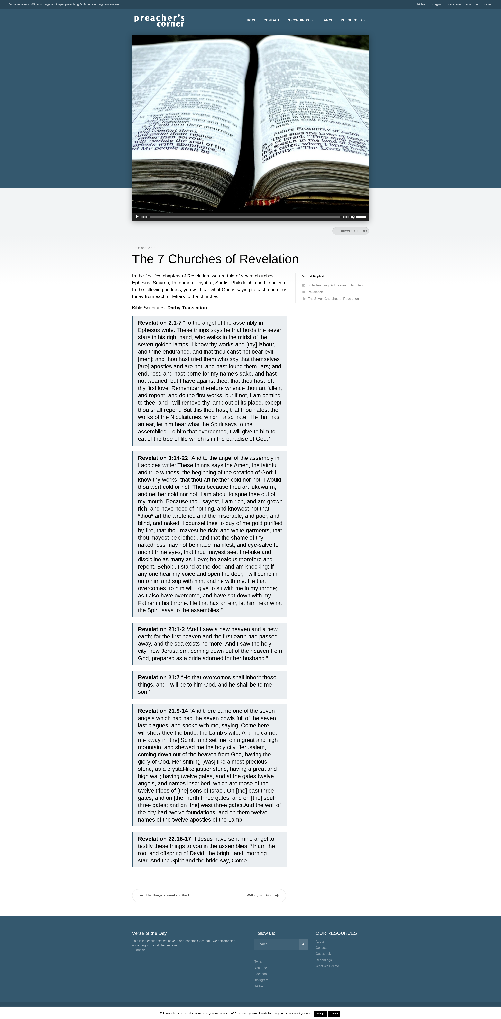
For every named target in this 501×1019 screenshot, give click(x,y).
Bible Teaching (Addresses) (327, 285)
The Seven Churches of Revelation (333, 299)
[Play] (137, 217)
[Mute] (353, 217)
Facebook (454, 4)
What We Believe (328, 966)
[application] (250, 217)
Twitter (486, 4)
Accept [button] (320, 1013)
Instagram (436, 4)
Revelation (315, 292)
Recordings (298, 20)
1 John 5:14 (140, 949)
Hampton (356, 285)
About (320, 941)
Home (252, 20)
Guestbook (323, 953)
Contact (272, 20)
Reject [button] (334, 1013)
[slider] (361, 216)
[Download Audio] (365, 231)
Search (326, 20)
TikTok (420, 4)
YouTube (471, 4)
